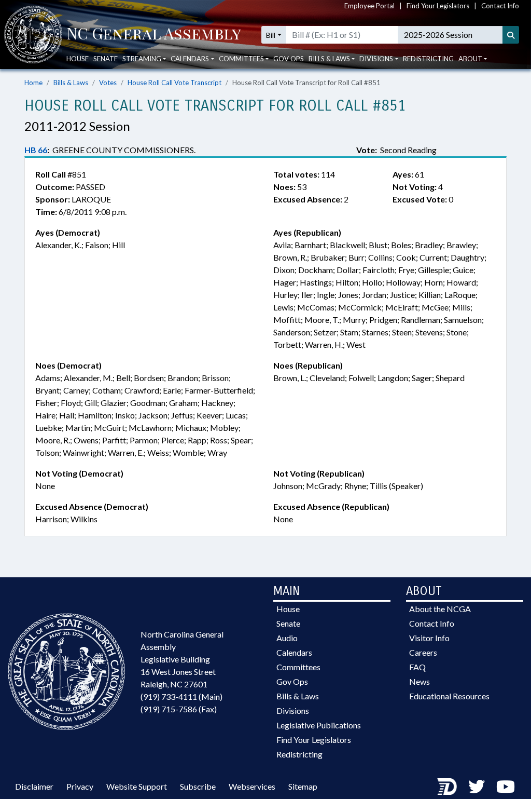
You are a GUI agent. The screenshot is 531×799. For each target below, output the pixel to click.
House (77, 59)
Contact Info (500, 6)
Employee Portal (369, 6)
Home (33, 82)
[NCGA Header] (153, 35)
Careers (423, 652)
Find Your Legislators (438, 6)
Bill (270, 35)
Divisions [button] (376, 59)
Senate (105, 59)
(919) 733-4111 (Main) (181, 696)
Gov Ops (288, 59)
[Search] (510, 35)
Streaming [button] (141, 59)
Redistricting (428, 59)
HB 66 (35, 150)
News (419, 681)
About (470, 59)
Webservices (252, 786)
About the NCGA (440, 609)
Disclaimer (34, 786)
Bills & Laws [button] (329, 59)
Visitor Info (429, 638)
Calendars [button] (190, 59)
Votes (108, 82)
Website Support (136, 786)
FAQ (417, 667)
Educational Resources (449, 696)
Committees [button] (241, 59)
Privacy (79, 786)
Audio (287, 638)
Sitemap (302, 786)
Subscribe (198, 786)
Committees (298, 667)
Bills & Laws (70, 82)
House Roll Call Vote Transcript (174, 82)
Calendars (294, 652)
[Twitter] (476, 786)
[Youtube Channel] (505, 786)
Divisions (292, 710)
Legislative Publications (318, 725)
